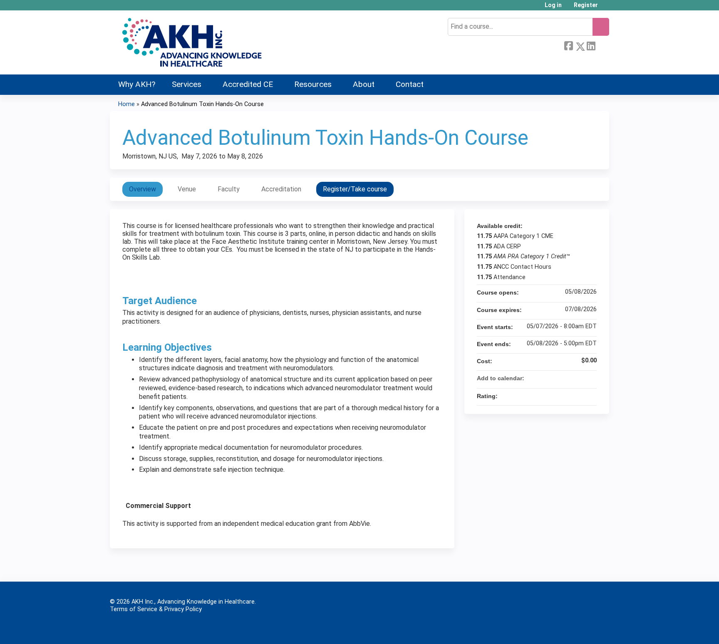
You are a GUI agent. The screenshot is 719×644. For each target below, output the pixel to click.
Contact (410, 84)
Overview (142, 189)
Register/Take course (355, 189)
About (363, 84)
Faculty (229, 189)
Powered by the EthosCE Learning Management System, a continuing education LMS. (579, 628)
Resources (313, 84)
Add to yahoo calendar (568, 378)
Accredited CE (248, 84)
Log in (553, 5)
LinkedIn (591, 45)
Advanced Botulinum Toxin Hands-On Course (202, 104)
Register (586, 5)
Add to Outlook (590, 378)
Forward (602, 45)
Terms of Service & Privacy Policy (156, 609)
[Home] (191, 42)
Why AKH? (136, 84)
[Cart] (606, 8)
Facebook (568, 45)
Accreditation (281, 189)
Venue (187, 189)
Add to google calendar (557, 378)
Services (186, 84)
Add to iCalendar (579, 378)
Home (126, 104)
